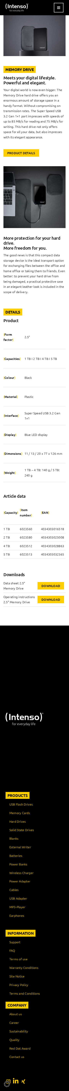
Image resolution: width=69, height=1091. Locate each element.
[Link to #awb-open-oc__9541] (58, 7)
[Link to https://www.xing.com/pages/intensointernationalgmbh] (23, 1081)
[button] (7, 1084)
